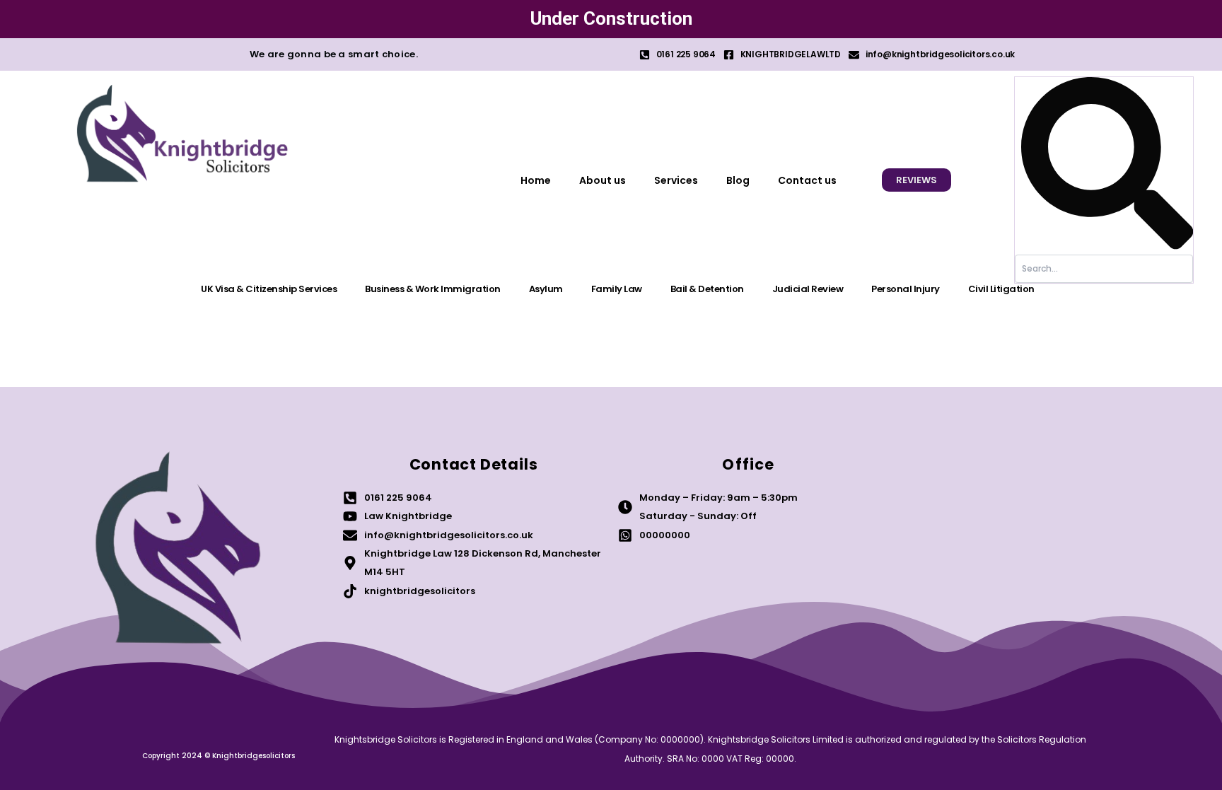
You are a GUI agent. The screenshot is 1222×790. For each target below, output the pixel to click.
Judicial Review (808, 289)
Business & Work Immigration (433, 289)
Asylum (546, 289)
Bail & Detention (707, 289)
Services (676, 180)
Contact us (807, 180)
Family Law (616, 289)
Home (535, 180)
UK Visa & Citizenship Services (269, 289)
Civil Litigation (1001, 289)
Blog (738, 180)
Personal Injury (905, 289)
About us (602, 180)
